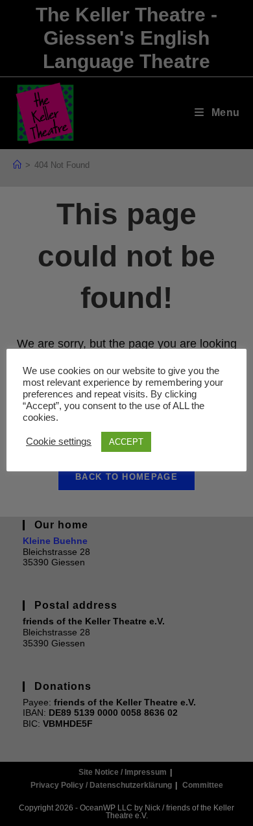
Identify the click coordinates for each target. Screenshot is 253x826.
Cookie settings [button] (58, 441)
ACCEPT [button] (126, 442)
